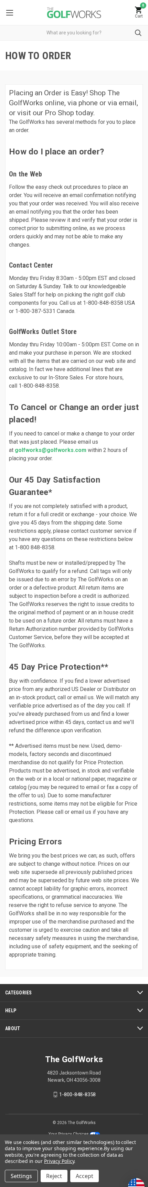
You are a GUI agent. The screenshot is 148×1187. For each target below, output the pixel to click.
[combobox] (74, 33)
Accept (84, 1176)
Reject (54, 1176)
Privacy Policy (59, 1161)
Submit (138, 33)
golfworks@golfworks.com (50, 450)
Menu (9, 12)
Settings (21, 1176)
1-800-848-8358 (77, 1094)
